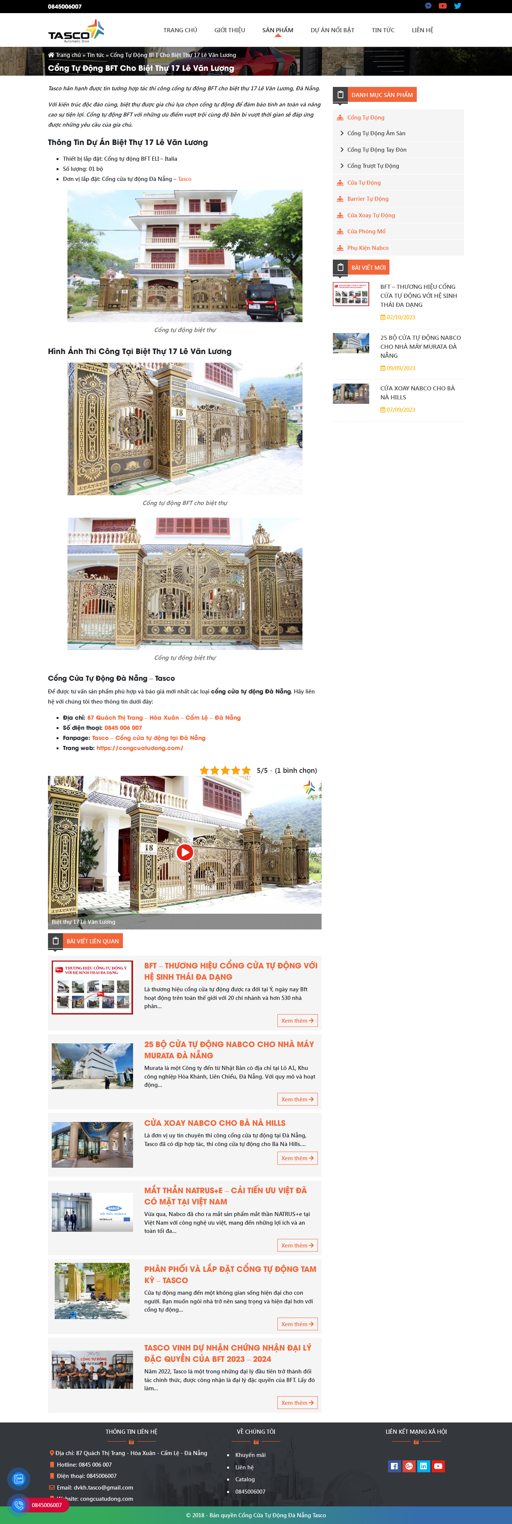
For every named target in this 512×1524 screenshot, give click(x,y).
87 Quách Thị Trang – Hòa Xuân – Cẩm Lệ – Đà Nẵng (164, 717)
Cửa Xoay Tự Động (371, 215)
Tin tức (95, 54)
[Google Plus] (409, 1466)
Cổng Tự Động (366, 117)
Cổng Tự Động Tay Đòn (377, 149)
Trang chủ (67, 54)
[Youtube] (438, 1466)
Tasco (185, 178)
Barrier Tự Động (368, 198)
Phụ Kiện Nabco (368, 247)
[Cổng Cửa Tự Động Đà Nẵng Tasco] (76, 30)
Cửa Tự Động (364, 182)
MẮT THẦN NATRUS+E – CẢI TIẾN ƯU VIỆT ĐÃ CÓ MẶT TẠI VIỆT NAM (225, 1195)
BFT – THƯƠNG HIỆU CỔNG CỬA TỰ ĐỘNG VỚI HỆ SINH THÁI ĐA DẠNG (230, 970)
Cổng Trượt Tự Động (373, 165)
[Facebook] (394, 1466)
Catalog (245, 1479)
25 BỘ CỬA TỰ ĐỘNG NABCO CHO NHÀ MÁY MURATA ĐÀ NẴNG (420, 346)
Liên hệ (244, 1467)
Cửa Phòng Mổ (366, 231)
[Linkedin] (423, 1466)
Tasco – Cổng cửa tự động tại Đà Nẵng (148, 737)
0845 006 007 (123, 727)
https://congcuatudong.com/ (140, 747)
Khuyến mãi (250, 1454)
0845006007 (65, 6)
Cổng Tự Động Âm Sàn (376, 133)
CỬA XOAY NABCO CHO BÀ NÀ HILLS (214, 1122)
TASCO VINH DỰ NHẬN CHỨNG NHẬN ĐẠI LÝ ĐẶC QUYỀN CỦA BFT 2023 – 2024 (227, 1353)
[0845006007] (18, 1505)
